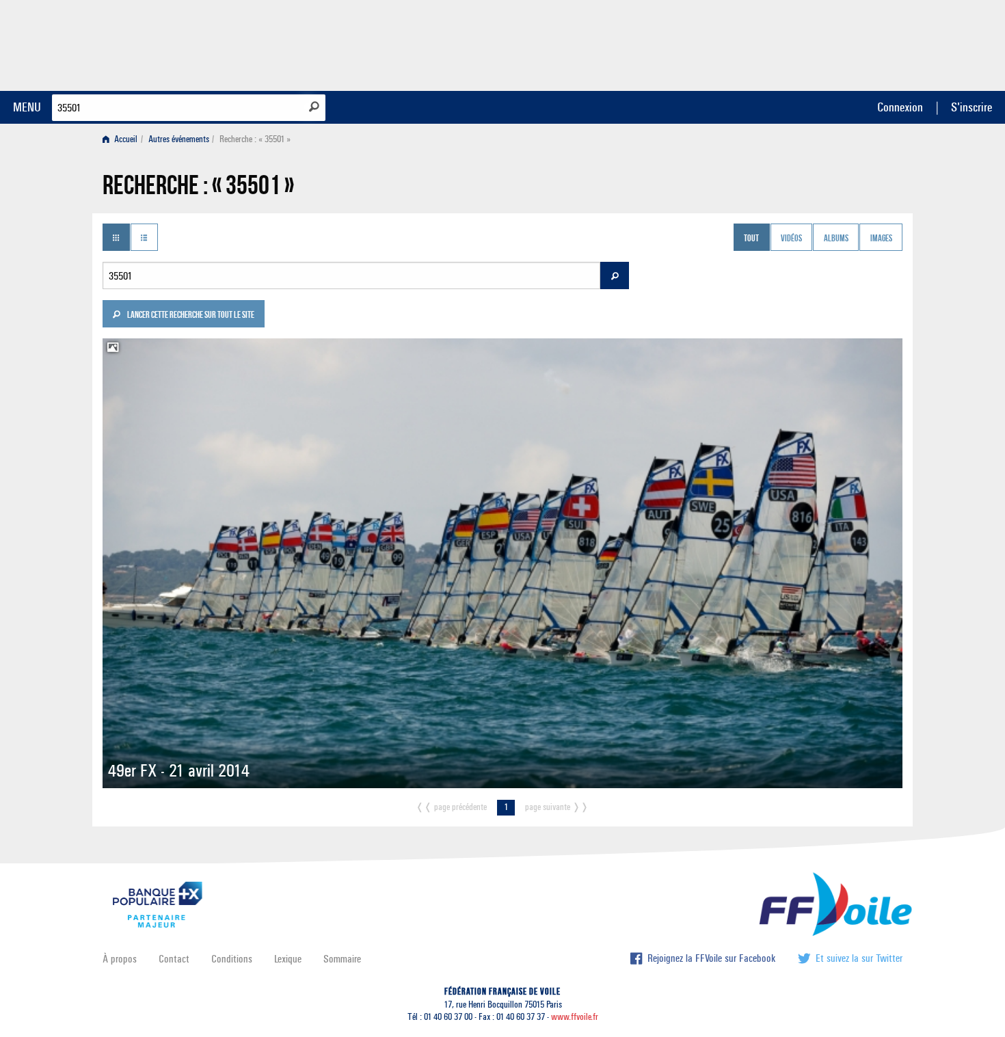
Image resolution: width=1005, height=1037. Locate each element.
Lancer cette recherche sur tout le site (190, 316)
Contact (174, 958)
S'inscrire (971, 107)
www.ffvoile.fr (574, 1017)
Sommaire (342, 958)
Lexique (288, 958)
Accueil (124, 139)
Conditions (231, 958)
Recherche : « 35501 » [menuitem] (255, 139)
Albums (836, 238)
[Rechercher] (314, 106)
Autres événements (178, 139)
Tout (751, 238)
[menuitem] (123, 139)
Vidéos (791, 238)
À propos (120, 958)
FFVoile (816, 43)
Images (881, 238)
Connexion (900, 107)
